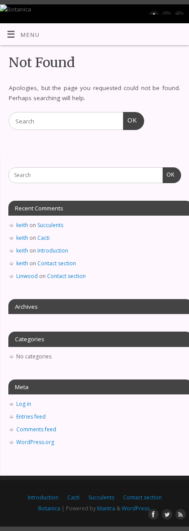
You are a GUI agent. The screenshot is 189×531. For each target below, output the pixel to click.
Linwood (27, 276)
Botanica (49, 508)
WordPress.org (35, 442)
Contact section (56, 263)
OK (130, 120)
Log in (23, 404)
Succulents (50, 225)
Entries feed (31, 416)
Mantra (106, 508)
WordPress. (136, 508)
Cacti (43, 238)
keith (22, 225)
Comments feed (36, 429)
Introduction (52, 250)
